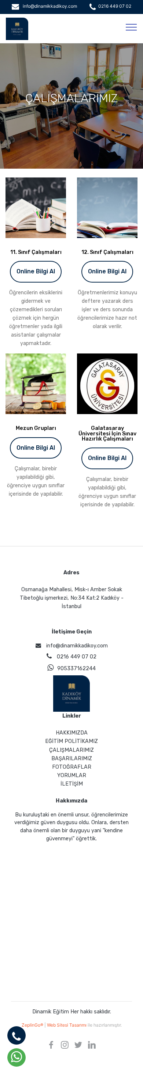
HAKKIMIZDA (72, 733)
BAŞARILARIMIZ (71, 758)
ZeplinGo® (33, 1025)
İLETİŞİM (71, 784)
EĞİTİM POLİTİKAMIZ (71, 741)
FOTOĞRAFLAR (71, 767)
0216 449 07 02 (114, 6)
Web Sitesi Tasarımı (67, 1025)
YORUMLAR (71, 775)
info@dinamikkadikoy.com (50, 6)
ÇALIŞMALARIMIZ (71, 750)
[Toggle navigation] (131, 27)
